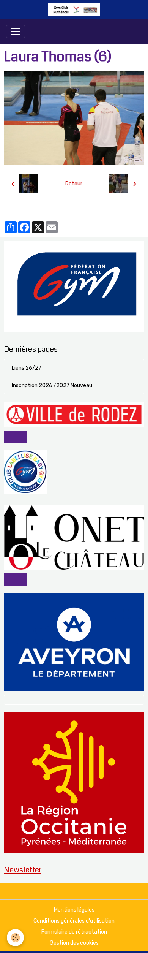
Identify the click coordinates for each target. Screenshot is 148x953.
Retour (73, 183)
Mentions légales (74, 910)
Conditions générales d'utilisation (74, 921)
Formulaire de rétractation (74, 932)
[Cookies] (15, 937)
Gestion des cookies (74, 943)
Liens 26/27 (26, 368)
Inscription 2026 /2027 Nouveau (52, 385)
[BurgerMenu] (15, 31)
